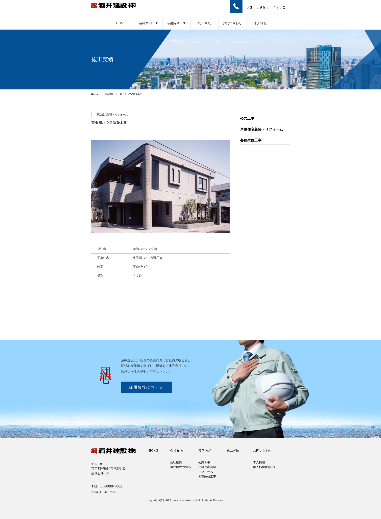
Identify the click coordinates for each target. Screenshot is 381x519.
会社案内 (176, 450)
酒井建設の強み (180, 467)
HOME (121, 23)
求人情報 (260, 23)
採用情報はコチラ (146, 387)
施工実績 (204, 23)
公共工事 (247, 118)
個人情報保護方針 (265, 467)
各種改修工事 (251, 140)
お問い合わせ (232, 23)
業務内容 (204, 450)
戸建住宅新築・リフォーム (261, 129)
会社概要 (176, 462)
